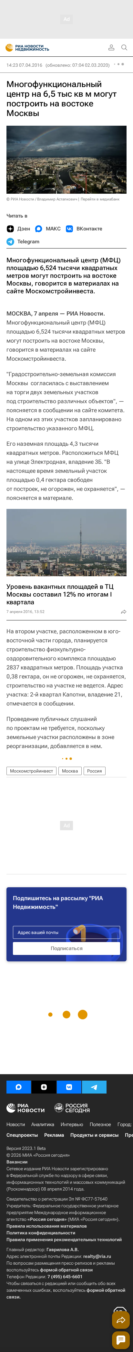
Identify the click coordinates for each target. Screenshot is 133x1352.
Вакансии (16, 1161)
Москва (70, 770)
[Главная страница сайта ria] (7, 48)
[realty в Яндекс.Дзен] (44, 1087)
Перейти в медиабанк (100, 199)
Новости (15, 1124)
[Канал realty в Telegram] (94, 1087)
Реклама (54, 1135)
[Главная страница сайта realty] (38, 48)
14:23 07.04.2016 (24, 65)
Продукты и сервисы (94, 1135)
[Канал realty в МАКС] (18, 1087)
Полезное (100, 1124)
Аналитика (42, 1124)
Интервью (72, 1124)
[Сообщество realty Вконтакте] (69, 1087)
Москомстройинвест (31, 770)
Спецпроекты (22, 1135)
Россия (94, 770)
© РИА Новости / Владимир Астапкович (41, 199)
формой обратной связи (66, 1269)
